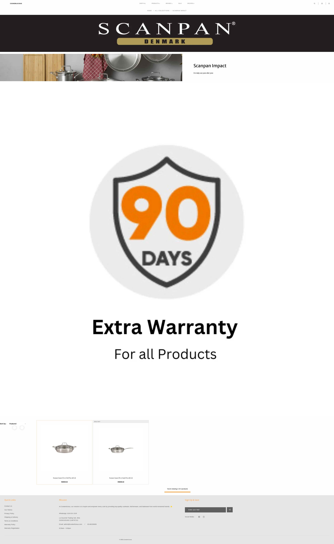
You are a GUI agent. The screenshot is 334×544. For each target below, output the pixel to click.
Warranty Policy (9, 524)
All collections (162, 10)
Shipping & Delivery (11, 517)
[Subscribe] (230, 509)
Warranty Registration (11, 528)
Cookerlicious (128, 539)
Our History (8, 510)
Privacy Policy (9, 513)
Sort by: (3, 424)
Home (149, 10)
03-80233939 (92, 524)
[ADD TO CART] (64, 473)
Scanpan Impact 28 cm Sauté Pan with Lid (121, 478)
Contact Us (8, 506)
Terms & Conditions (11, 521)
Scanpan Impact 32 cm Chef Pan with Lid (64, 478)
